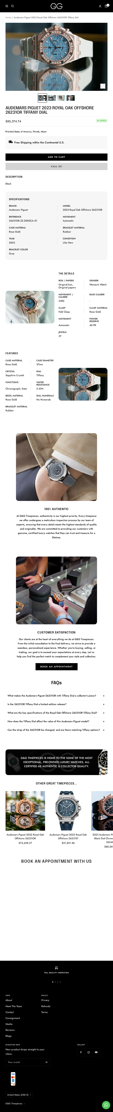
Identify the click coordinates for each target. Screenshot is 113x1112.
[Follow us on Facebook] (81, 1052)
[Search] (12, 6)
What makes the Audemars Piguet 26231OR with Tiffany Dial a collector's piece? (52, 695)
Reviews (10, 1030)
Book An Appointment (56, 666)
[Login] (100, 6)
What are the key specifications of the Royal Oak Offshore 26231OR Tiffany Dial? (52, 713)
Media (9, 1024)
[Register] (46, 1062)
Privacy (45, 1000)
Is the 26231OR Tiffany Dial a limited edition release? (37, 704)
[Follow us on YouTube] (96, 1052)
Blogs (9, 1036)
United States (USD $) (17, 1094)
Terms (44, 1012)
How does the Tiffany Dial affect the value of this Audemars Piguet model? (48, 721)
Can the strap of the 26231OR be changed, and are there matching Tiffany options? (54, 730)
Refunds (45, 1006)
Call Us (56, 166)
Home (8, 17)
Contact (10, 1012)
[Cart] (106, 6)
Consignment (13, 1018)
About (9, 1000)
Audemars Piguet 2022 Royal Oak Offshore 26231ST (68, 836)
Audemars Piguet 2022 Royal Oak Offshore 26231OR (25, 836)
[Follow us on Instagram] (88, 1052)
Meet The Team (14, 1006)
